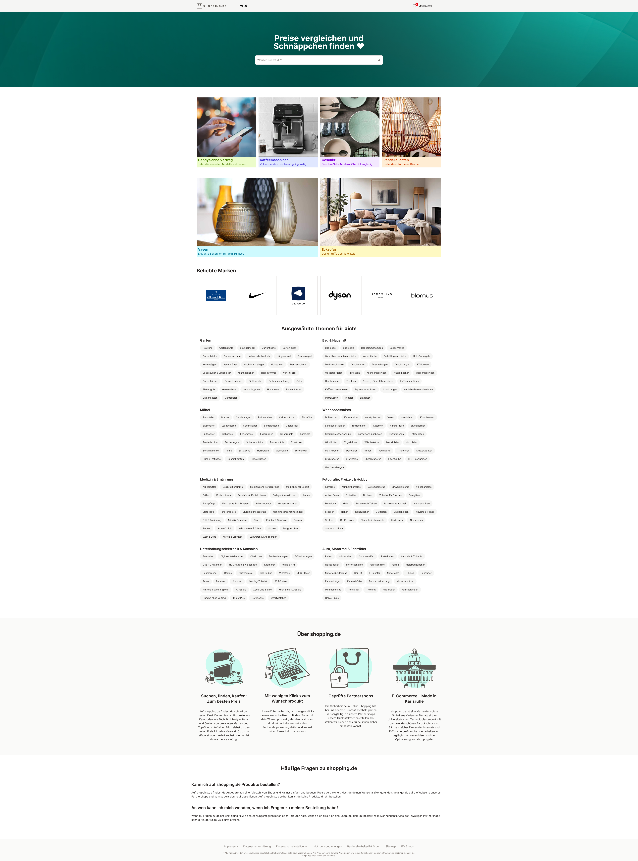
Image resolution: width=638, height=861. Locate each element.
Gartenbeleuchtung (278, 381)
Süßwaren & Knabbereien (263, 536)
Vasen (390, 417)
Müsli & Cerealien (237, 520)
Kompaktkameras (351, 486)
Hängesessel (284, 356)
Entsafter (365, 397)
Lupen (306, 495)
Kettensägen (209, 364)
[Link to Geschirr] (349, 132)
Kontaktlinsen (223, 495)
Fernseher (208, 556)
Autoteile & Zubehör (411, 556)
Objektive (351, 495)
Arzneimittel (209, 486)
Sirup (256, 520)
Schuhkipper (250, 425)
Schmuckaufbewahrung (338, 433)
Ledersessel (246, 433)
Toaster (349, 397)
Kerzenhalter (351, 417)
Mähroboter (230, 397)
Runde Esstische (212, 458)
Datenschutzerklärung (257, 846)
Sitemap (391, 846)
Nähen (344, 511)
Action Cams (332, 495)
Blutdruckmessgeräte (254, 511)
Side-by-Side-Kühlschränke (378, 381)
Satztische (244, 450)
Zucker (207, 528)
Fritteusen (354, 372)
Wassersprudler (333, 372)
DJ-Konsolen (347, 520)
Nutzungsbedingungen (328, 846)
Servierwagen (243, 417)
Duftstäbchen (396, 433)
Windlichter (331, 442)
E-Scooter (374, 573)
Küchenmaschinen (376, 372)
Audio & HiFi (288, 564)
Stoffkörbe (352, 458)
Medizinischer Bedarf (297, 486)
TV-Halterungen (303, 556)
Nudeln (272, 528)
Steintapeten (332, 458)
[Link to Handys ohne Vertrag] (226, 132)
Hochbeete (273, 389)
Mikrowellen (331, 397)
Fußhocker (208, 433)
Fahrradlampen (410, 589)
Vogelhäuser (351, 442)
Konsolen (237, 581)
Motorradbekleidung (336, 573)
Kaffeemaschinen (409, 381)
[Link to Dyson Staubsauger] (339, 295)
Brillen (206, 495)
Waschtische (370, 356)
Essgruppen (266, 433)
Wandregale (286, 433)
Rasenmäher (230, 364)
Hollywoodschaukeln (259, 356)
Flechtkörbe (394, 458)
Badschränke (397, 347)
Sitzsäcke (296, 442)
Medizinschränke (334, 364)
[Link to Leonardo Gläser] (298, 295)
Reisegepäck (332, 564)
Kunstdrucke (397, 425)
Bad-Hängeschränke (395, 356)
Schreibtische (271, 425)
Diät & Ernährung (212, 520)
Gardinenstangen (334, 467)
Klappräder (389, 589)
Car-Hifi (358, 573)
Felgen (395, 564)
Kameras (330, 486)
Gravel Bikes (332, 597)
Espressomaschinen (365, 389)
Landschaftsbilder (335, 425)
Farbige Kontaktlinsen (284, 495)
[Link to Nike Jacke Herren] (257, 295)
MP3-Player (303, 573)
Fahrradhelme (377, 564)
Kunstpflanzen (372, 417)
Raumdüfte (384, 450)
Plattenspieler (246, 573)
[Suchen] (379, 60)
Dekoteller (351, 450)
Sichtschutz (255, 381)
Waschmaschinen (425, 372)
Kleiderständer (287, 417)
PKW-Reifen (387, 556)
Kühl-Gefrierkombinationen (418, 389)
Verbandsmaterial (287, 503)
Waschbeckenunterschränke (340, 356)
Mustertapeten (424, 450)
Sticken (329, 520)
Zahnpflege (209, 503)
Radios (228, 573)
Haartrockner (332, 381)
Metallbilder (392, 442)
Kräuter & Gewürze (276, 520)
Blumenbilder (418, 425)
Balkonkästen (210, 397)
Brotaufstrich (224, 528)
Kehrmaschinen (246, 372)
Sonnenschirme (232, 356)
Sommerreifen (366, 556)
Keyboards (397, 520)
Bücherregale (232, 442)
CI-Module (256, 556)
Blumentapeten (373, 458)
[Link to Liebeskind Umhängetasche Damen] (381, 295)
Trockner (351, 381)
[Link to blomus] (422, 295)
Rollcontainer (265, 417)
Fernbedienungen (278, 556)
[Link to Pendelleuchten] (411, 132)
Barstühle (305, 433)
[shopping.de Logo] (211, 6)
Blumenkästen (293, 389)
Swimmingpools (251, 389)
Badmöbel (330, 347)
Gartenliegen (289, 347)
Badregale (348, 347)
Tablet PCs (239, 597)
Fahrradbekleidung (379, 581)
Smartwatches (278, 597)
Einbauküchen (258, 458)
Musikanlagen (401, 511)
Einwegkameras (400, 486)
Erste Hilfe (208, 511)
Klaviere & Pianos (425, 511)
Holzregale (263, 450)
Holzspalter (277, 364)
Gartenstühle (226, 347)
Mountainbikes (333, 589)
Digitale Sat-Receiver (231, 556)
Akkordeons (416, 520)
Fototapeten (417, 433)
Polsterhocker (210, 442)
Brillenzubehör (263, 503)
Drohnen (367, 495)
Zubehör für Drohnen (390, 495)
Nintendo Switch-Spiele (215, 589)
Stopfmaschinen (334, 528)
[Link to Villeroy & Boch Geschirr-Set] (216, 295)
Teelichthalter (359, 425)
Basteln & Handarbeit (395, 503)
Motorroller (393, 573)
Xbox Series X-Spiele (290, 589)
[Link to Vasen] (257, 217)
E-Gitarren (381, 511)
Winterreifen (345, 556)
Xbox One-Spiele (262, 589)
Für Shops (407, 846)
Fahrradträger (332, 581)
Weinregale (282, 450)
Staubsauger (390, 389)
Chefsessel (292, 425)
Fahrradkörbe (354, 581)
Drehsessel (227, 433)
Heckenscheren (298, 364)
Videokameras (423, 486)
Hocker (225, 417)
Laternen (378, 425)
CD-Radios (266, 573)
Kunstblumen (427, 417)
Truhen (368, 450)
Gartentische (269, 347)
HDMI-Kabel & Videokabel (243, 564)
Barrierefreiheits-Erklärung (363, 846)
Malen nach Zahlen (366, 503)
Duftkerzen (331, 417)
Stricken (329, 511)
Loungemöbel (247, 347)
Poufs (229, 450)
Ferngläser (414, 495)
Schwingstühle (211, 450)
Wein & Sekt (209, 536)
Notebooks (258, 597)
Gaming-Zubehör (258, 581)
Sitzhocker (208, 425)
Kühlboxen (423, 364)
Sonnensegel (305, 356)
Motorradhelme (354, 564)
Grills (299, 381)
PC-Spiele (240, 589)
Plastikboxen (332, 450)
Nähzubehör (362, 511)
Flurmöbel (307, 417)
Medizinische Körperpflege (264, 486)
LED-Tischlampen (417, 458)
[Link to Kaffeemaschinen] (288, 132)
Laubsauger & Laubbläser (217, 372)
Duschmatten (358, 364)
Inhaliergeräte (228, 511)
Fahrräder (426, 573)
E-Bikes (410, 573)
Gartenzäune (229, 389)
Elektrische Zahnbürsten (235, 503)
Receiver (220, 581)
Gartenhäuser (210, 381)
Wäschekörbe (372, 442)
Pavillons (207, 347)
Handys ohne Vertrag (214, 597)
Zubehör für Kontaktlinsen (252, 495)
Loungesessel (228, 425)
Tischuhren (403, 450)
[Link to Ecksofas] (380, 217)
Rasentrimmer (268, 372)
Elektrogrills (209, 389)
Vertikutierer (289, 372)
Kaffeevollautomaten (336, 389)
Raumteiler (208, 417)
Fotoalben (330, 503)
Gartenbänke (210, 356)
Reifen (328, 556)
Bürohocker (301, 450)
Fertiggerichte (290, 528)
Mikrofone (284, 573)
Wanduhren (407, 417)
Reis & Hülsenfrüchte (249, 528)
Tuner (206, 581)
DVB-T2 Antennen (212, 564)
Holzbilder (411, 442)
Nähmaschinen (422, 503)
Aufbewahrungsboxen (370, 433)
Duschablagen (380, 364)
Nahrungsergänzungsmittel (288, 511)
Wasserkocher (401, 372)
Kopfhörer (269, 564)
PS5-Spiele (280, 581)
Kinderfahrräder (405, 581)
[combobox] (319, 60)
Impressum (231, 846)
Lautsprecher (210, 573)
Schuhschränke (254, 442)
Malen (346, 503)
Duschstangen (402, 364)
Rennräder (353, 589)
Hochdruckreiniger (254, 364)
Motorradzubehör (415, 564)
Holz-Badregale (421, 356)
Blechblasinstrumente (372, 520)
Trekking (371, 589)
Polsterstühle (277, 442)
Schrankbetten (236, 458)
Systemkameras (376, 486)
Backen (298, 520)
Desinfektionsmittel (233, 486)
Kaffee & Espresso (233, 536)
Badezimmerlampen (372, 347)
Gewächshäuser (233, 381)
